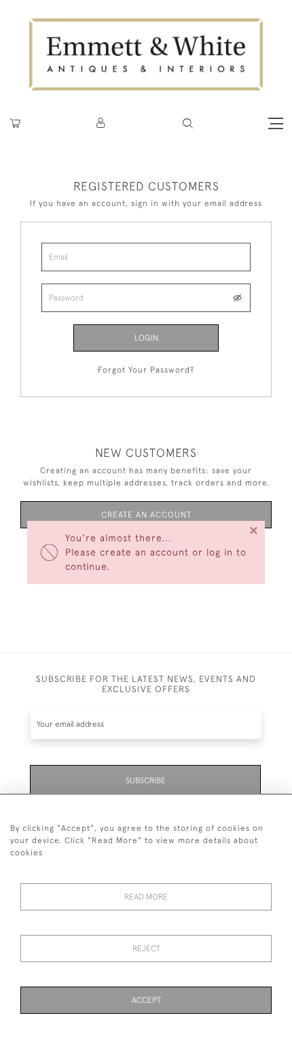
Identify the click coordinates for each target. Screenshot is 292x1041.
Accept (146, 1000)
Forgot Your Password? (146, 370)
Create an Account (146, 514)
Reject (146, 948)
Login (146, 338)
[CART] (15, 123)
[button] (188, 123)
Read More (146, 897)
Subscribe (146, 780)
